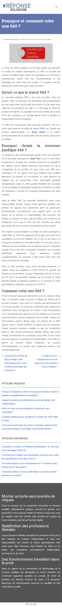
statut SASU (39, 128)
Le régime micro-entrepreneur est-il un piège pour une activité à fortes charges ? (46, 361)
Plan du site (31, 604)
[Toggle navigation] (56, 7)
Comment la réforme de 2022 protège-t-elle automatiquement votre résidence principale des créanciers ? (15, 363)
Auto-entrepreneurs (12, 39)
